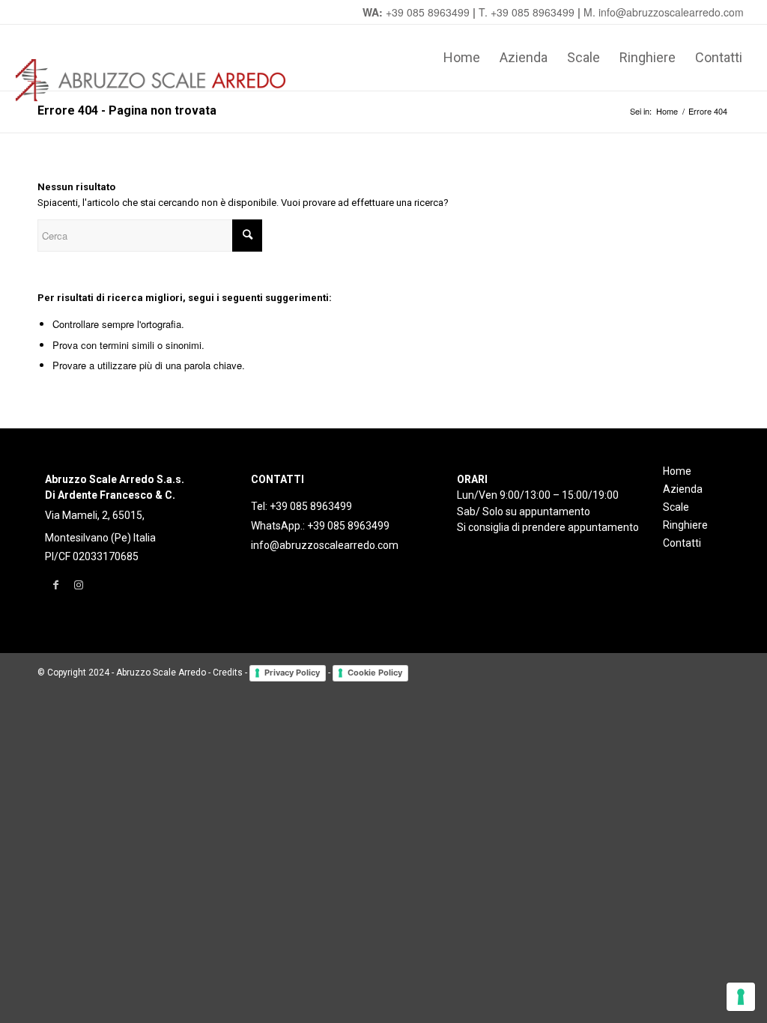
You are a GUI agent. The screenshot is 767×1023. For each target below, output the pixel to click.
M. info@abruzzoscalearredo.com (663, 11)
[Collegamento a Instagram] (78, 585)
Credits (228, 672)
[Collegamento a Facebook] (56, 585)
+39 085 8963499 (428, 11)
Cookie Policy (375, 672)
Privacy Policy (292, 672)
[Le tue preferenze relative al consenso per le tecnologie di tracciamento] (741, 997)
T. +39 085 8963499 (527, 11)
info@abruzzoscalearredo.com (324, 545)
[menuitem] (462, 58)
